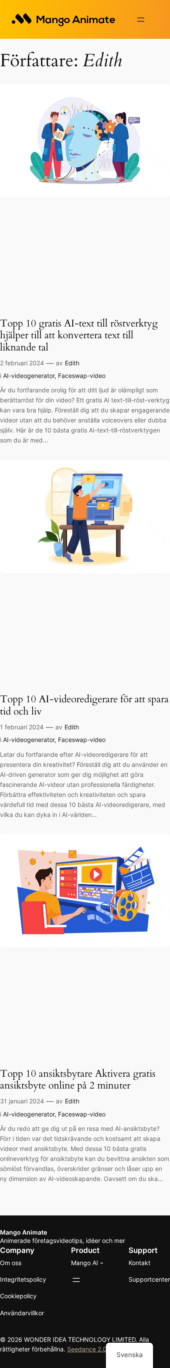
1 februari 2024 (22, 727)
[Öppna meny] (141, 19)
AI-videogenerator (28, 375)
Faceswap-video (81, 375)
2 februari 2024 (22, 363)
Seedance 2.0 (87, 1349)
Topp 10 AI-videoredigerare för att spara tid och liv (84, 705)
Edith (72, 363)
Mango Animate (23, 1232)
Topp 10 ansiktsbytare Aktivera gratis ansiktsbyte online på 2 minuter (78, 1080)
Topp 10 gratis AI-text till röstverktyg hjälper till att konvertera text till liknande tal (79, 335)
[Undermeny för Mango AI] (102, 1263)
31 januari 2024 (22, 1101)
